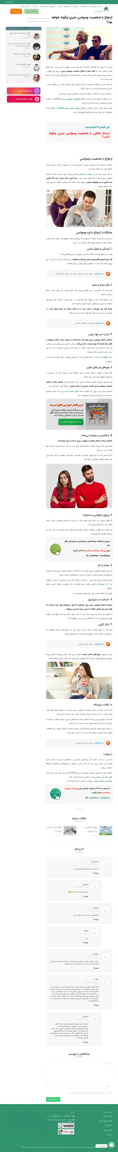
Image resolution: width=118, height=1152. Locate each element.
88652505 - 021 (54, 1116)
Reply (96, 873)
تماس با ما (109, 1135)
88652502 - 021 (65, 1116)
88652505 (105, 797)
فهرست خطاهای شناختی (23, 64)
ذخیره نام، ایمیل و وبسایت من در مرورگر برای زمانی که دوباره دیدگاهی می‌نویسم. (90, 1093)
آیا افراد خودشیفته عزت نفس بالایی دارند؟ (20, 34)
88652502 (94, 797)
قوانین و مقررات (107, 1130)
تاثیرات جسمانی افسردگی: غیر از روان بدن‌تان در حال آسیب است (19, 44)
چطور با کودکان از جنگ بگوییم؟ (91, 829)
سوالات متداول (108, 1116)
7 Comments (79, 809)
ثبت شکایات (108, 1125)
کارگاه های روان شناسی (105, 1121)
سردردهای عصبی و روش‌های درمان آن (19, 75)
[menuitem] (91, 6)
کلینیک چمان (99, 781)
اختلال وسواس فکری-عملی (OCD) (71, 108)
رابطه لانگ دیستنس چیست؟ (54, 829)
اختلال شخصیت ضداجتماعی (22, 54)
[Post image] (106, 830)
